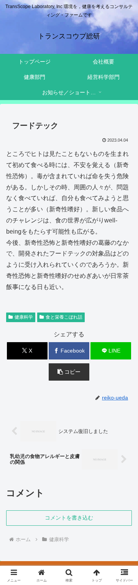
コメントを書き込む (69, 518)
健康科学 (24, 317)
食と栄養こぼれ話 (64, 317)
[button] (69, 372)
